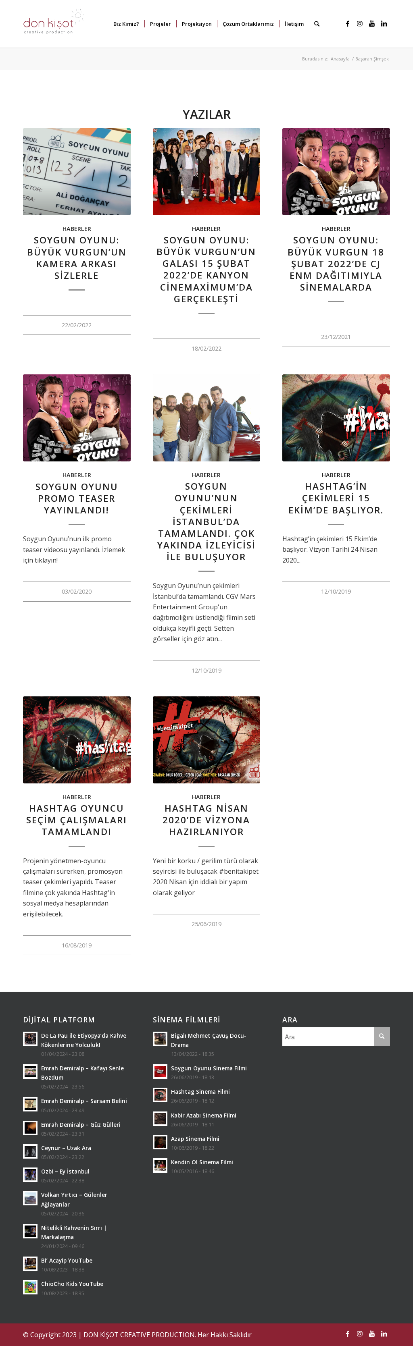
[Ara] (317, 24)
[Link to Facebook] (348, 23)
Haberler (77, 229)
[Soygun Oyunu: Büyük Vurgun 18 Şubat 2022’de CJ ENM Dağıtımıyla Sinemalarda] (336, 171)
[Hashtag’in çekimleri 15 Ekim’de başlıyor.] (336, 417)
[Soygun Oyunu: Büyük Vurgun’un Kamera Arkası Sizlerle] (77, 171)
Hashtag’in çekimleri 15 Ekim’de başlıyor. (336, 498)
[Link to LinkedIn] (384, 23)
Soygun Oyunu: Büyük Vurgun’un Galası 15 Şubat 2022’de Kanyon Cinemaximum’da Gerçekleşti (206, 269)
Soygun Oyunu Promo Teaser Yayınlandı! (76, 498)
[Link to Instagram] (360, 23)
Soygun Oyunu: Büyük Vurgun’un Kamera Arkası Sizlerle (77, 257)
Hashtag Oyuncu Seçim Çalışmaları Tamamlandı (76, 820)
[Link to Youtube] (372, 23)
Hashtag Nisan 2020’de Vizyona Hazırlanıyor (206, 820)
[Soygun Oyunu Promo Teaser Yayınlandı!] (77, 417)
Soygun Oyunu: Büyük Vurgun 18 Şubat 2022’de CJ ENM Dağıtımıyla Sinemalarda (336, 263)
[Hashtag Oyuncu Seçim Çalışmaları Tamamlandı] (77, 739)
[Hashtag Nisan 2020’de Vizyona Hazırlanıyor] (207, 739)
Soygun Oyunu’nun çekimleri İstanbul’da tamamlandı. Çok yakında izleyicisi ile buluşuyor (206, 521)
